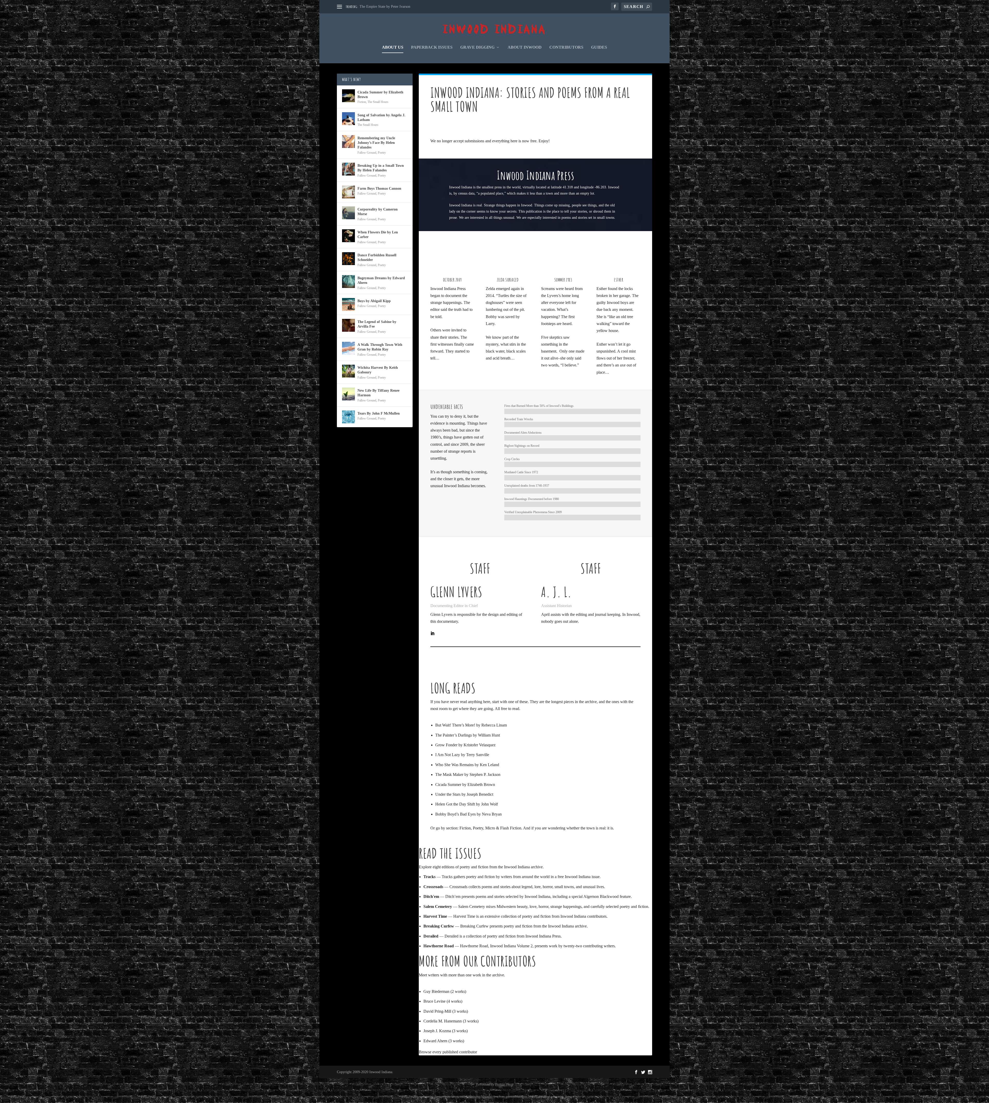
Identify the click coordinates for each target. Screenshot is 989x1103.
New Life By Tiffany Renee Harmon (378, 393)
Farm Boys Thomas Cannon (379, 188)
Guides (599, 47)
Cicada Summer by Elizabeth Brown (465, 784)
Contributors (566, 47)
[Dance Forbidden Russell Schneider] (348, 258)
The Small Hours (378, 102)
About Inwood (525, 47)
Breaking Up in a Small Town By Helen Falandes (380, 168)
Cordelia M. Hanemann (442, 1021)
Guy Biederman (436, 991)
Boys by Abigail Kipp (374, 301)
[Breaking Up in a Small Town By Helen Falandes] (348, 169)
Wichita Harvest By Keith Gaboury (377, 370)
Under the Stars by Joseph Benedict (464, 794)
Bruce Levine (434, 1001)
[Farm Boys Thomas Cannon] (348, 192)
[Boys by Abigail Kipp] (348, 304)
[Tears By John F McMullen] (348, 416)
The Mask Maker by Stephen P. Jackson (467, 774)
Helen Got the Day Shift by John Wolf (466, 804)
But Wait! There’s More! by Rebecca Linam (471, 725)
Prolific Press (504, 1084)
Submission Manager (479, 1096)
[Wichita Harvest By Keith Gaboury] (348, 371)
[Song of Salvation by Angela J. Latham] (348, 118)
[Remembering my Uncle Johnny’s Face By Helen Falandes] (348, 141)
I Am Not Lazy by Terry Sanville (462, 754)
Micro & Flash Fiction (503, 828)
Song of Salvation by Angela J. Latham (381, 117)
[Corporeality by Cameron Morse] (348, 212)
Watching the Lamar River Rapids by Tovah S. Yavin (398, 6)
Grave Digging (477, 47)
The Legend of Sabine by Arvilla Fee (376, 324)
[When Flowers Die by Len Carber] (348, 235)
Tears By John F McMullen (378, 413)
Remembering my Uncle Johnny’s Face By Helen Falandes (376, 142)
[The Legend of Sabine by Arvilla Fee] (348, 325)
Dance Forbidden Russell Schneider (376, 257)
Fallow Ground (366, 152)
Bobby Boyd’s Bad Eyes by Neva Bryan (468, 814)
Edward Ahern (435, 1041)
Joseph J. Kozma (437, 1031)
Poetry (478, 828)
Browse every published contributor (448, 1052)
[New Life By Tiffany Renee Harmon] (348, 394)
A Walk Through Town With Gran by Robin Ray (379, 347)
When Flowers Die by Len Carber (377, 234)
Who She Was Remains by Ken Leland (467, 765)
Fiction (465, 828)
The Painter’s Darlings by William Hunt (467, 735)
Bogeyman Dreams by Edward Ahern (381, 280)
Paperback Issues (432, 47)
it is (610, 828)
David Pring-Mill (437, 1011)
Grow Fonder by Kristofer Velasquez (465, 745)
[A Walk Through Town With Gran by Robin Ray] (348, 348)
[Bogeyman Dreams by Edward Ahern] (348, 281)
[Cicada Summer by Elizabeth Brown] (348, 95)
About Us (392, 47)
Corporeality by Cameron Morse (377, 211)
